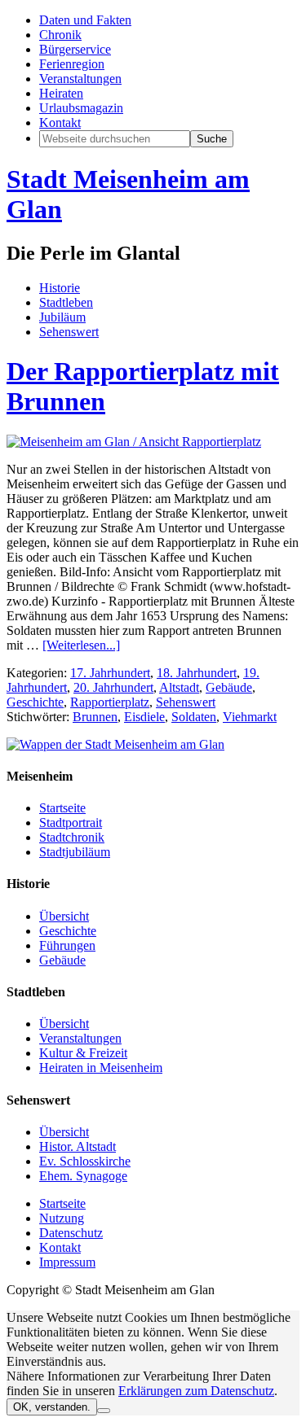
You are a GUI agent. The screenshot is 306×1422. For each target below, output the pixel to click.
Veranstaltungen (80, 1038)
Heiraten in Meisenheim (100, 1067)
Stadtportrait (70, 822)
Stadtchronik (71, 837)
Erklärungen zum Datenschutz (196, 1391)
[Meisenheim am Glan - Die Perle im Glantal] (115, 744)
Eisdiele (144, 717)
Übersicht (64, 916)
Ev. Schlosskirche (85, 1161)
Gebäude (229, 687)
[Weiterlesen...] (81, 645)
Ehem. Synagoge (83, 1176)
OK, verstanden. (52, 1407)
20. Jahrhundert (113, 687)
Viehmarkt (250, 717)
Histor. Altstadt (77, 1146)
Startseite (62, 808)
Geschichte (35, 702)
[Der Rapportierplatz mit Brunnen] (134, 441)
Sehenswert (185, 702)
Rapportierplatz (109, 702)
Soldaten (193, 717)
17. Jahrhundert (110, 673)
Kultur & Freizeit (83, 1053)
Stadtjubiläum (74, 852)
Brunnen (95, 717)
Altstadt (179, 687)
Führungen (67, 945)
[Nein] (103, 1410)
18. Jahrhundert (197, 673)
